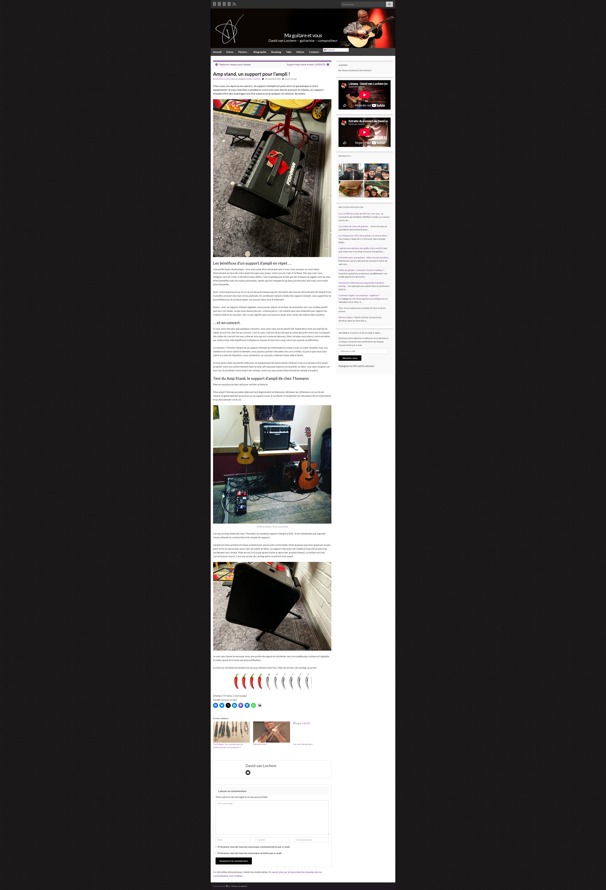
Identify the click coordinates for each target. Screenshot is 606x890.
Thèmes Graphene (239, 886)
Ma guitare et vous (303, 35)
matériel (256, 79)
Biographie (259, 51)
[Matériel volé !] (271, 732)
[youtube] (224, 3)
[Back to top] (599, 883)
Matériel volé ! (260, 744)
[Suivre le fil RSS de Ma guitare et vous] (234, 3)
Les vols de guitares (303, 744)
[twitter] (219, 3)
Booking (276, 51)
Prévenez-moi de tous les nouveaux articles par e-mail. (250, 852)
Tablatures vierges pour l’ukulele (235, 64)
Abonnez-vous (349, 358)
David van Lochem (223, 79)
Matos (300, 51)
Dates (229, 51)
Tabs (289, 51)
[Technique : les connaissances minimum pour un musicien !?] (231, 732)
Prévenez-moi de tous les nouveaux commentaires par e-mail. (254, 846)
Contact (314, 51)
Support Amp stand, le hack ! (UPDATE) (306, 64)
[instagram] (229, 3)
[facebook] (214, 3)
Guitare (249, 79)
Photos (242, 51)
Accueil (217, 51)
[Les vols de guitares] (311, 732)
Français (331, 50)
